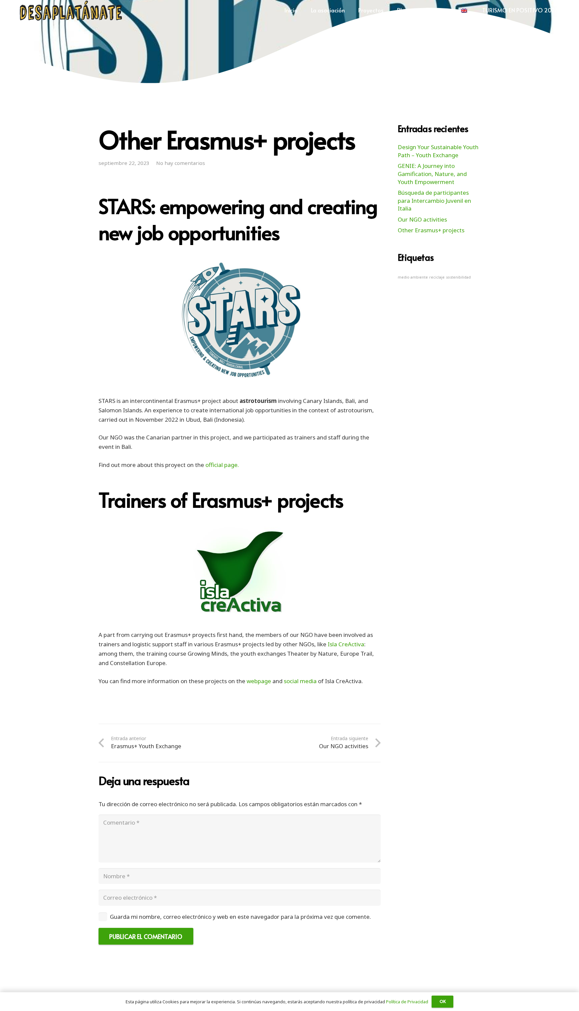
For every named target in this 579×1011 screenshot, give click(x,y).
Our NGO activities (422, 219)
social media (300, 681)
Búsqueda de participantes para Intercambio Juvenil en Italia (434, 201)
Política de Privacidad (407, 1002)
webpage (259, 681)
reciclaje (437, 277)
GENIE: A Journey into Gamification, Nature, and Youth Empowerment (432, 174)
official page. (222, 465)
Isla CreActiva (346, 644)
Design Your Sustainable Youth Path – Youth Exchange (438, 151)
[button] (349, 10)
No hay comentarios (180, 163)
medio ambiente (413, 277)
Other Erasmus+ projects (431, 230)
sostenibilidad (458, 277)
